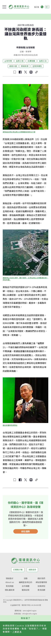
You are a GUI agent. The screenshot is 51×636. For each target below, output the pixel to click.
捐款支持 (32, 569)
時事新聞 (20, 47)
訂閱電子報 (18, 569)
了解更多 (17, 631)
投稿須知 (41, 586)
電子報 (36, 7)
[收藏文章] (14, 72)
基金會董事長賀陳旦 (10, 425)
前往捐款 (25, 531)
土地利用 (8, 60)
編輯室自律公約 (25, 582)
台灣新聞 (30, 47)
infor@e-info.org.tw (29, 613)
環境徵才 (9, 578)
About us (9, 582)
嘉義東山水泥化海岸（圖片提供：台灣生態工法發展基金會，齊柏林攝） (25, 278)
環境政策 (24, 66)
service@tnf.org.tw (29, 610)
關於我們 (41, 578)
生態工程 (20, 60)
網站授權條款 (41, 582)
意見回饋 (41, 589)
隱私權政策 (9, 589)
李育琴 (28, 51)
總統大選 (13, 66)
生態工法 (43, 60)
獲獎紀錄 (25, 589)
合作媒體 (25, 586)
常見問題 (9, 586)
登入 (47, 7)
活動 (25, 578)
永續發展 (31, 60)
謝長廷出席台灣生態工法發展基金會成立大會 (19, 132)
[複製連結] (36, 72)
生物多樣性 (37, 66)
